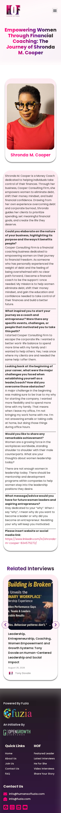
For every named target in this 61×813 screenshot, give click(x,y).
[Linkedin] (18, 807)
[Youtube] (25, 807)
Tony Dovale (23, 673)
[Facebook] (5, 807)
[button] (55, 10)
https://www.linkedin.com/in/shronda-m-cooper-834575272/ (31, 541)
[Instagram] (12, 807)
